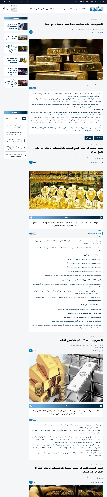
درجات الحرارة (76, 2)
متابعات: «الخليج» (90, 233)
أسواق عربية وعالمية (94, 19)
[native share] (31, 32)
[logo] (97, 9)
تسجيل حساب (16, 2)
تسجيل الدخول (23, 2)
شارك (34, 32)
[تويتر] (9, 1)
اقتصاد (69, 8)
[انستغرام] (6, 1)
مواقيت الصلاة (82, 2)
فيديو (42, 8)
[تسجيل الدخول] (27, 2)
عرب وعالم (77, 8)
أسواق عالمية (89, 138)
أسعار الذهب (98, 138)
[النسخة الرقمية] (14, 9)
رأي (47, 8)
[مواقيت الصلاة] (4, 9)
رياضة (63, 8)
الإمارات (84, 8)
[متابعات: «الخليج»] (99, 233)
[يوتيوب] (4, 1)
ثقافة (58, 8)
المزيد (37, 8)
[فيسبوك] (11, 1)
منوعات (52, 8)
